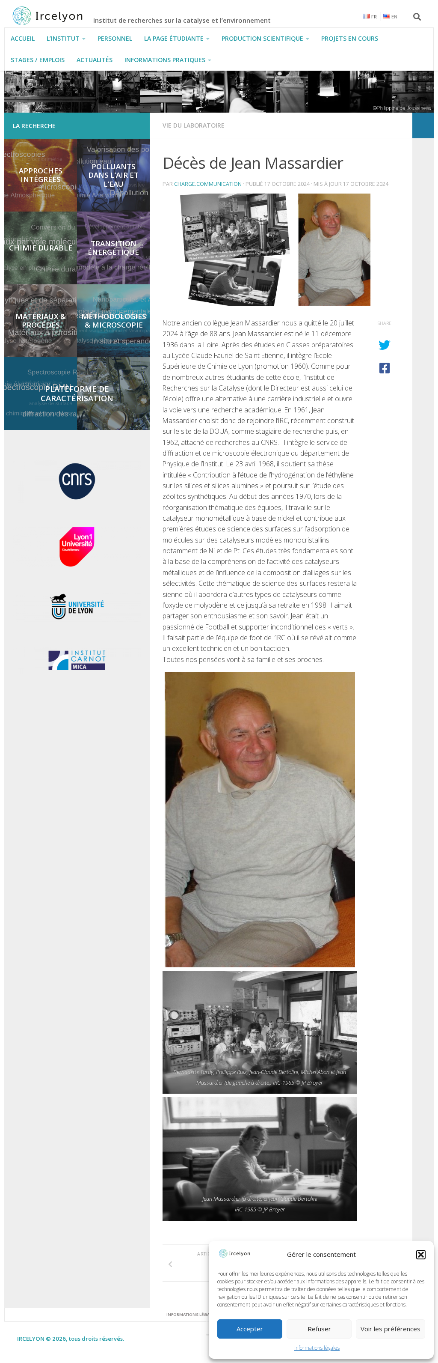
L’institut (63, 38)
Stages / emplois (38, 60)
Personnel (115, 38)
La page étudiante (174, 38)
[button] (421, 1254)
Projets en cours (349, 38)
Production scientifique (262, 38)
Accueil (23, 38)
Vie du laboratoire (194, 125)
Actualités (94, 60)
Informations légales (317, 1347)
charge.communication (208, 184)
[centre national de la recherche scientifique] (77, 500)
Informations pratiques (164, 60)
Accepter (250, 1328)
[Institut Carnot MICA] (77, 672)
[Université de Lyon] (77, 620)
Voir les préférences (390, 1328)
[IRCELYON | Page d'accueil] (57, 16)
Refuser (319, 1328)
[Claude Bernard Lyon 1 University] (77, 565)
